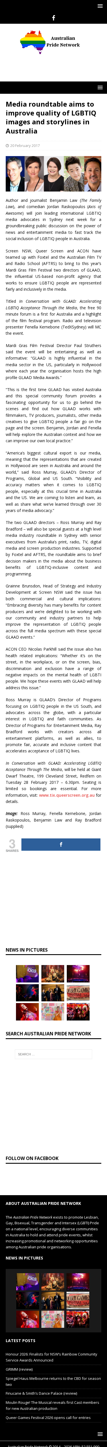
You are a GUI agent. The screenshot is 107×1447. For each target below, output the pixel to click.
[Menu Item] (53, 18)
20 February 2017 (25, 145)
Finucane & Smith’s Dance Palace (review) (41, 1393)
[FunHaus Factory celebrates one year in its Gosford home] (78, 1011)
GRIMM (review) (19, 1369)
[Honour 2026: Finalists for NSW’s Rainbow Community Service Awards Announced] (27, 973)
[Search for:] (54, 1054)
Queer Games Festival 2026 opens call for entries (48, 1417)
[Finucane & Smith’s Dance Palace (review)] (27, 992)
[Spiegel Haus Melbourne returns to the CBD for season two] (78, 973)
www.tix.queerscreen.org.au (67, 795)
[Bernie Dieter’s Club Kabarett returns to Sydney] (27, 1011)
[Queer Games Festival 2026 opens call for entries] (78, 992)
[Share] (60, 844)
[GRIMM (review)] (52, 973)
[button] (99, 5)
